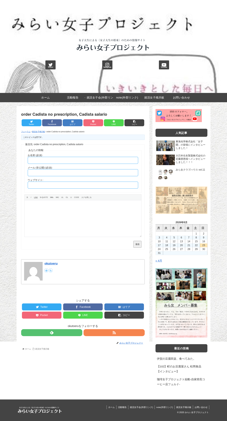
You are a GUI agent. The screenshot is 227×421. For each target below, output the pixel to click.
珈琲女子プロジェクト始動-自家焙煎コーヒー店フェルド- (181, 382)
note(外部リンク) (164, 407)
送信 (137, 244)
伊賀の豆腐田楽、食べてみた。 (176, 358)
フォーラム (25, 132)
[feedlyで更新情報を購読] (46, 270)
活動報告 (122, 407)
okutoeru (51, 263)
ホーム (111, 407)
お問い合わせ (201, 407)
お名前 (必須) (35, 155)
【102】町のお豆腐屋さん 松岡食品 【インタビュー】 (179, 369)
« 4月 (159, 260)
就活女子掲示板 (38, 132)
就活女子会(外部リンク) (141, 407)
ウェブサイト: (35, 180)
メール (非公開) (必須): (40, 167)
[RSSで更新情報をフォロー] (51, 270)
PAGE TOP (219, 405)
